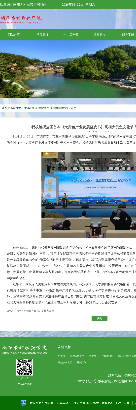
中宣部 (61, 356)
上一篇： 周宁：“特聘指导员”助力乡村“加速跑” (31, 310)
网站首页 (29, 108)
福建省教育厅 (77, 356)
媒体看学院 (60, 108)
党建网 (92, 356)
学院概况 (43, 108)
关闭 (99, 318)
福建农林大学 (65, 362)
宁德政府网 (107, 356)
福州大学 (81, 362)
